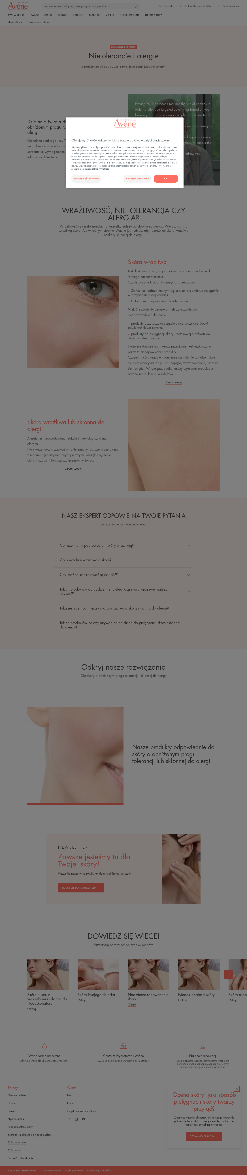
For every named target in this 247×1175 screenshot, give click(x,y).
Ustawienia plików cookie (86, 179)
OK (165, 179)
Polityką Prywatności (100, 169)
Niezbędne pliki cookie (137, 179)
